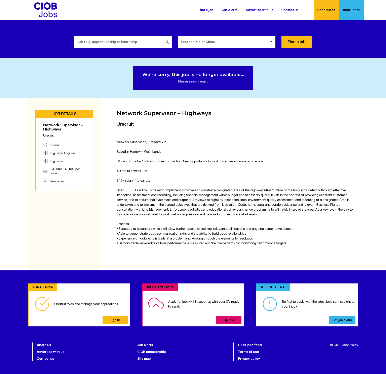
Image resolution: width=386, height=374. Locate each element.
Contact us (290, 10)
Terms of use (248, 352)
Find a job (205, 10)
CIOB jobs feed (250, 345)
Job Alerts (229, 10)
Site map (144, 359)
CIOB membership (151, 352)
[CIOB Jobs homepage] (45, 9)
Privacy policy (249, 359)
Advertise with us (259, 10)
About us (44, 345)
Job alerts (145, 345)
